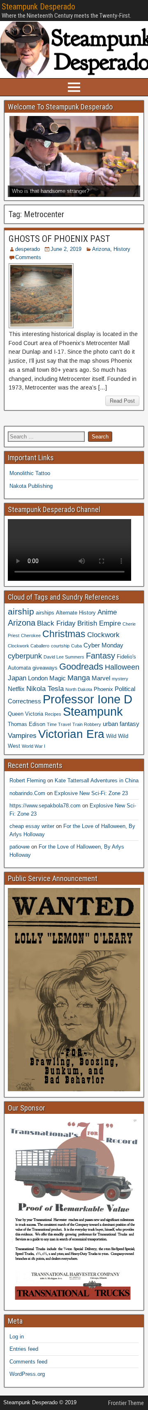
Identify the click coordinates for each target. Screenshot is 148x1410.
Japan (17, 678)
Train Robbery (86, 724)
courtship (60, 645)
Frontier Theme (126, 1403)
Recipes (53, 714)
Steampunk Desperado (38, 7)
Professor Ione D (87, 699)
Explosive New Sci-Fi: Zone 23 (91, 793)
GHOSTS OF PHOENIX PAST (59, 239)
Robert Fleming (27, 780)
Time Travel (59, 724)
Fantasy (100, 655)
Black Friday (56, 623)
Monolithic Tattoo (29, 473)
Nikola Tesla (45, 688)
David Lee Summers (64, 656)
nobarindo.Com (27, 793)
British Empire (99, 623)
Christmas (64, 633)
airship (21, 611)
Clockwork (103, 635)
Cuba (76, 645)
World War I (33, 746)
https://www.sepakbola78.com (45, 805)
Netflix (16, 688)
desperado (27, 249)
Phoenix (103, 689)
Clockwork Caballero (28, 645)
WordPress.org (27, 1374)
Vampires (22, 735)
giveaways (45, 668)
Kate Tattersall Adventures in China (97, 780)
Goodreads (81, 666)
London (38, 678)
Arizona (101, 249)
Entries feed (23, 1349)
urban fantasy (121, 723)
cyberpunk (25, 656)
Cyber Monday (103, 645)
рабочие (19, 847)
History (121, 249)
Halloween (122, 667)
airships (45, 613)
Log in (16, 1336)
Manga (78, 677)
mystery (120, 678)
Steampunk (93, 711)
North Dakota (78, 689)
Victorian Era (71, 734)
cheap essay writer (31, 826)
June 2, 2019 (66, 249)
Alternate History (76, 613)
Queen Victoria (25, 714)
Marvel (101, 678)
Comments (28, 257)
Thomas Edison (26, 724)
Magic (57, 678)
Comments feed (28, 1362)
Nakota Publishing (31, 486)
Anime (107, 612)
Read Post (122, 401)
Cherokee (31, 635)
